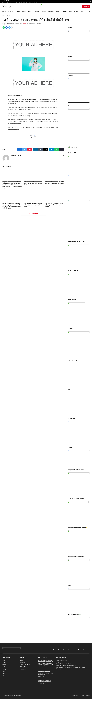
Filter (82, 11)
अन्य (70, 11)
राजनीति (57, 11)
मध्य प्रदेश (37, 11)
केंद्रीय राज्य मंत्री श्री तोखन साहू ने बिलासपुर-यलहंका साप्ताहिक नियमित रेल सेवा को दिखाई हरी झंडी (33, 183)
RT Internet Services (17, 695)
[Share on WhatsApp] (4, 27)
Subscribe (86, 6)
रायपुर (23, 11)
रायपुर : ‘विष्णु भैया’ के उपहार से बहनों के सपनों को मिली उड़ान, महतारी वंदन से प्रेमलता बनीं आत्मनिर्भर (54, 205)
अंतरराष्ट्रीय (50, 11)
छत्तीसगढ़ (29, 11)
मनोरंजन (64, 11)
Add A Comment (33, 213)
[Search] (89, 11)
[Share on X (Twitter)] (9, 27)
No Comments (32, 23)
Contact (76, 11)
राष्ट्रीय (43, 11)
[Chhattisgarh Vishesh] (46, 6)
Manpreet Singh (10, 23)
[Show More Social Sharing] (12, 27)
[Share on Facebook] (6, 27)
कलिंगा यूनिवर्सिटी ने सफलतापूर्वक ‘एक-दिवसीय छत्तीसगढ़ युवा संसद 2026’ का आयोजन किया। (54, 182)
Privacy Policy (84, 1)
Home (18, 11)
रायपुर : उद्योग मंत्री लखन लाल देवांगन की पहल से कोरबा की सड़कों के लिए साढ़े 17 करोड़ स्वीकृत (33, 205)
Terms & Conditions (78, 1)
